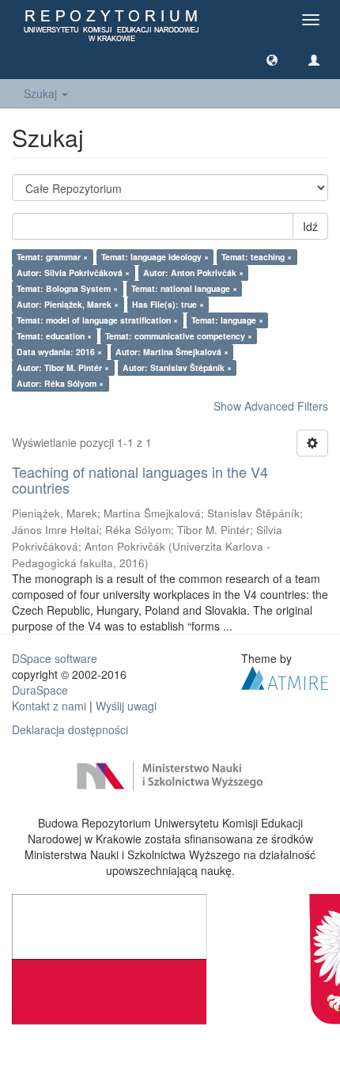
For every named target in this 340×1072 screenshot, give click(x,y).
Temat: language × (227, 320)
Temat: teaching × (256, 257)
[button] (272, 59)
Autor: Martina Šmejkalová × (172, 352)
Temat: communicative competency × (178, 336)
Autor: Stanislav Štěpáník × (177, 367)
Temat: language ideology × (155, 257)
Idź (310, 226)
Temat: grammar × (52, 257)
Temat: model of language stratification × (97, 320)
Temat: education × (54, 336)
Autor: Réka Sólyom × (60, 383)
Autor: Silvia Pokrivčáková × (73, 272)
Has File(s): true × (168, 304)
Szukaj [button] (42, 93)
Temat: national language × (184, 288)
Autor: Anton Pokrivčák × (193, 272)
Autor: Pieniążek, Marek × (68, 304)
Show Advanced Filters (270, 406)
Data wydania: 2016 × (59, 352)
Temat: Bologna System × (67, 288)
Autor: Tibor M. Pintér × (63, 367)
